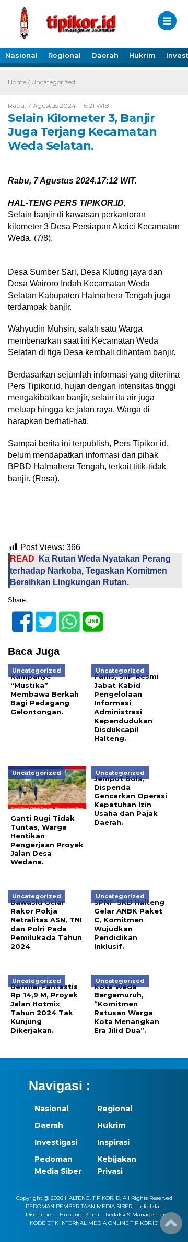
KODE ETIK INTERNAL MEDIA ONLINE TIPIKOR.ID (94, 1223)
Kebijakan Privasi (116, 1164)
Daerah (105, 55)
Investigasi (55, 1142)
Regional (64, 55)
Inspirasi (113, 1142)
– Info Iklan (148, 1206)
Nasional (21, 55)
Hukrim (142, 55)
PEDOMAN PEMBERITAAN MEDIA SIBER (79, 1206)
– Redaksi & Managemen (134, 1214)
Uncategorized (53, 82)
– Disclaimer (37, 1214)
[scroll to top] (171, 1227)
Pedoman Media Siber (57, 1164)
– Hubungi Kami (77, 1214)
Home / (19, 82)
